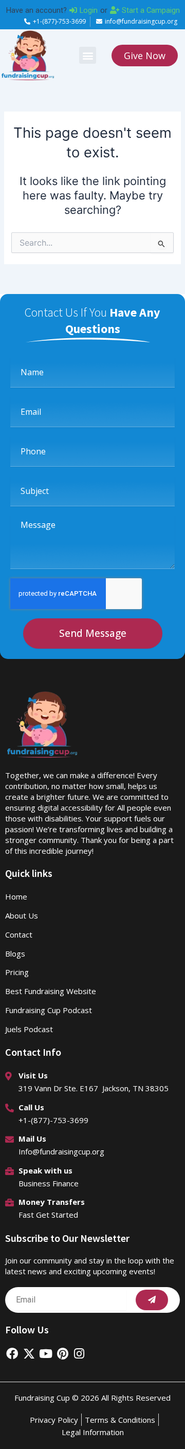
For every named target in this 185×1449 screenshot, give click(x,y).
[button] (87, 55)
